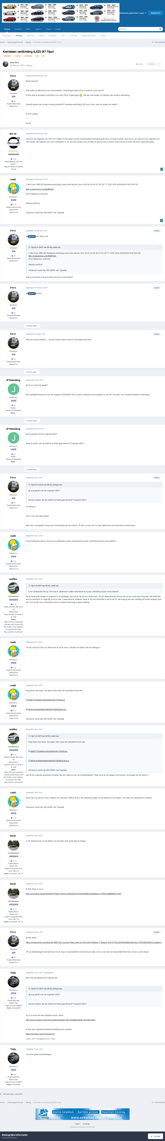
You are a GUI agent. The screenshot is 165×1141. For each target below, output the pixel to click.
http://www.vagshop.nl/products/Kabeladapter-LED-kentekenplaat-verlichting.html (60, 1020)
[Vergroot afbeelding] (80, 95)
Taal (77, 1124)
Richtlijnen (53, 36)
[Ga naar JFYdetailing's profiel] (13, 389)
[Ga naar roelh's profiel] (13, 188)
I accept (156, 1136)
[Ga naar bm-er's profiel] (13, 143)
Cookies (86, 1124)
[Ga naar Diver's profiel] (13, 845)
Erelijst (103, 36)
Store (28, 29)
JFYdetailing (13, 380)
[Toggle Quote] (29, 247)
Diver (13, 835)
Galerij (41, 36)
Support (38, 29)
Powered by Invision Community (82, 1127)
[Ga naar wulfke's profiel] (13, 588)
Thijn (13, 972)
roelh (13, 179)
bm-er (13, 133)
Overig (7, 29)
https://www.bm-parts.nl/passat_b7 (40, 1034)
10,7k (14, 861)
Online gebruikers (89, 36)
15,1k (14, 604)
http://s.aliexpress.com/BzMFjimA (40, 189)
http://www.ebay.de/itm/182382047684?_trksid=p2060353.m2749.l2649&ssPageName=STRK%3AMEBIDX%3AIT (74, 894)
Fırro (17, 62)
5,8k (14, 159)
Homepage (6, 36)
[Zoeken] (160, 29)
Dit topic (151, 29)
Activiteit (18, 29)
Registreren (155, 13)
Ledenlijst (73, 36)
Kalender (30, 36)
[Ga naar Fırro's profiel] (5, 64)
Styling (29, 65)
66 (14, 101)
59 (14, 405)
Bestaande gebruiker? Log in (132, 13)
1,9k (14, 998)
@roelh (32, 236)
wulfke (13, 579)
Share (140, 64)
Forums (19, 36)
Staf (63, 36)
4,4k (14, 205)
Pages (48, 29)
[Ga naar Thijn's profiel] (13, 982)
